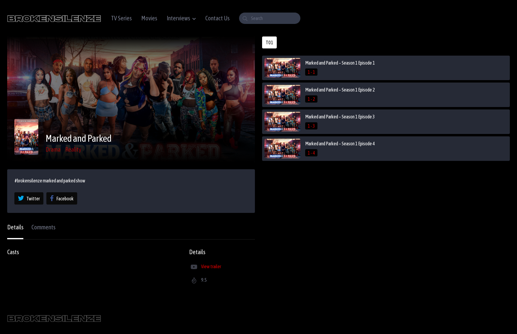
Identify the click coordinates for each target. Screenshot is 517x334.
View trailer (211, 266)
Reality (73, 149)
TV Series (121, 18)
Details (15, 227)
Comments (43, 227)
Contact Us (217, 18)
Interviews (178, 18)
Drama (52, 149)
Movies (149, 18)
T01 (269, 42)
